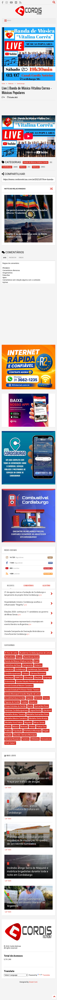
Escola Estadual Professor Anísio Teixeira (22, 690)
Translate (46, 975)
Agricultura (9, 657)
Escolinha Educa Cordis (14, 698)
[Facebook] (2, 2)
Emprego (47, 677)
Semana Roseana (12, 739)
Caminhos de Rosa (13, 665)
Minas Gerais (39, 722)
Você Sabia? (10, 743)
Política (8, 731)
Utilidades (35, 739)
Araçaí (19, 657)
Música (16, 727)
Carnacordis (28, 665)
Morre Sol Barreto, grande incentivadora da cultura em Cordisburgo (23, 809)
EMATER (18, 677)
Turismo (25, 739)
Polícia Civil (41, 727)
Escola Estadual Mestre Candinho (19, 686)
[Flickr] (16, 2)
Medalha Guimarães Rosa (37, 714)
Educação (28, 677)
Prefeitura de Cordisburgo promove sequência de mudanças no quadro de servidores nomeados (28, 840)
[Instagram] (6, 2)
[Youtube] (11, 2)
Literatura (47, 710)
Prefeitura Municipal (32, 731)
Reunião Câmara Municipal (25, 735)
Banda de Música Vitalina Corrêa (18, 661)
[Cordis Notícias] (28, 15)
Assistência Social (31, 657)
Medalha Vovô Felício (14, 722)
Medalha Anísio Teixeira (15, 714)
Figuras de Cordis (12, 702)
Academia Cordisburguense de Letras (35, 653)
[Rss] (20, 2)
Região (46, 731)
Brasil (36, 661)
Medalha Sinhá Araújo (38, 718)
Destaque (9, 677)
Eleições (38, 677)
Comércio (9, 669)
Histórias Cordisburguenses (16, 710)
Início (3, 83)
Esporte (29, 698)
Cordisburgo (21, 83)
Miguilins (28, 722)
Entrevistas (9, 682)
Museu (8, 727)
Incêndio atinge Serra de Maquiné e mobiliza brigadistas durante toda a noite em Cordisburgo (27, 871)
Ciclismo (38, 665)
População (17, 731)
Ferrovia (38, 698)
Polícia (32, 727)
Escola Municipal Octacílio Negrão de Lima (22, 694)
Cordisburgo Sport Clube (37, 669)
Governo (33, 702)
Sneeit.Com (33, 982)
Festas (46, 698)
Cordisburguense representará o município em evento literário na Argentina (26, 902)
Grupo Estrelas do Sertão (15, 706)
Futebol (24, 702)
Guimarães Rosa (41, 706)
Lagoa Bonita (35, 710)
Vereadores (46, 739)
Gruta (30, 706)
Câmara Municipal (37, 673)
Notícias (11, 83)
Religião (8, 735)
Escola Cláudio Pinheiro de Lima (29, 682)
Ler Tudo (8, 787)
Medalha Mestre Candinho (16, 718)
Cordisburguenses (12, 673)
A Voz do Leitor (11, 653)
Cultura (25, 673)
